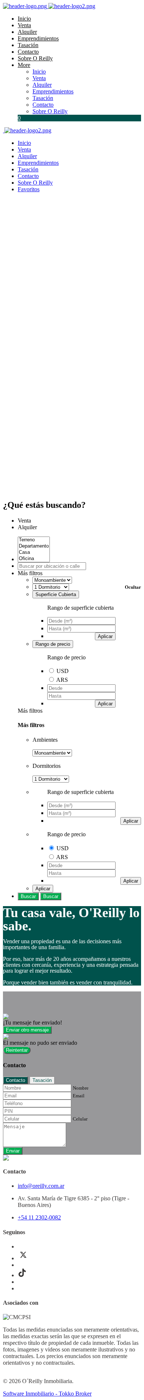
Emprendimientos (38, 38)
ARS (62, 680)
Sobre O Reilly (35, 58)
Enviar (13, 1151)
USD (62, 671)
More (24, 65)
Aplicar (105, 636)
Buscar (28, 896)
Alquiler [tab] (27, 527)
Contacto (28, 52)
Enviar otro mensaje (27, 1030)
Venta (24, 25)
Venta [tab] (24, 520)
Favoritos (29, 189)
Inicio (24, 18)
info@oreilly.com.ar (41, 1186)
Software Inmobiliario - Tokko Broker (47, 1393)
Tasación (28, 45)
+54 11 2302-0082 (39, 1217)
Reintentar (17, 1050)
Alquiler (27, 32)
